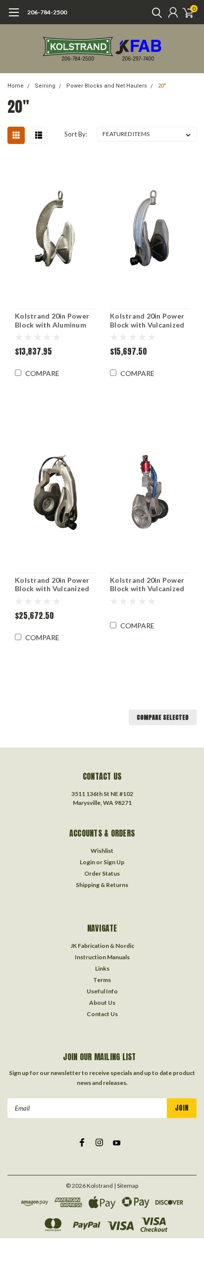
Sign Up (113, 862)
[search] (154, 12)
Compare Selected (163, 717)
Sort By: (75, 134)
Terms (102, 979)
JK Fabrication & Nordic (102, 945)
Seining (45, 86)
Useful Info (102, 991)
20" (162, 86)
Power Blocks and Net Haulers (106, 86)
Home (15, 86)
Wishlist (102, 850)
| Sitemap (126, 1185)
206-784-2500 (47, 12)
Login (87, 862)
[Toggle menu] (13, 17)
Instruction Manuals (102, 957)
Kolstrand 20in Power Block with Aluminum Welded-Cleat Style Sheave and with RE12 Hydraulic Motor (52, 320)
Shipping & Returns (102, 885)
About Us (102, 1002)
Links (102, 968)
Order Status (102, 873)
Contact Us (102, 1014)
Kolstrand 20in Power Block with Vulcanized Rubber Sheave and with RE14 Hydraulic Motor (147, 320)
